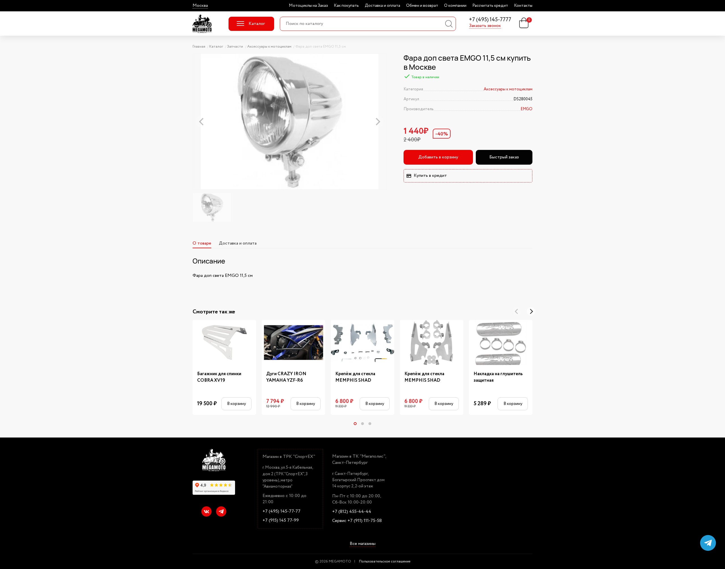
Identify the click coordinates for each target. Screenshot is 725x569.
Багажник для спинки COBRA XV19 (219, 377)
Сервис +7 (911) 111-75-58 (357, 521)
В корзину (236, 403)
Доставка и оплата (382, 6)
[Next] (531, 311)
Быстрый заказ (504, 157)
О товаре (202, 243)
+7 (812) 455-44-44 (351, 512)
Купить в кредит (430, 175)
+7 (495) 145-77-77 (281, 511)
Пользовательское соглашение (384, 561)
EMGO (526, 109)
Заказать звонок (485, 26)
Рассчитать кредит (490, 6)
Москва (200, 6)
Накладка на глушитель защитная (498, 377)
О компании (455, 6)
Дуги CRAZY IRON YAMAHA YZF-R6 (286, 377)
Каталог (257, 23)
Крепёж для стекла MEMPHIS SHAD (355, 377)
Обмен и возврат (422, 6)
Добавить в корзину (438, 157)
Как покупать (346, 6)
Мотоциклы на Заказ (308, 6)
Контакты (523, 6)
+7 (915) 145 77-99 (281, 520)
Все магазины (363, 544)
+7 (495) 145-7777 (490, 20)
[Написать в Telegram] (708, 543)
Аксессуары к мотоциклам (508, 89)
